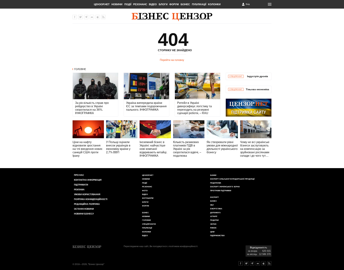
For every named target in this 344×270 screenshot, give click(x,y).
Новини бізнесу (84, 214)
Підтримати (81, 185)
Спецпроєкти (149, 224)
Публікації (199, 4)
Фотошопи (147, 198)
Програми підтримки (220, 191)
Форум (174, 4)
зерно (213, 224)
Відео (153, 4)
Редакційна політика (87, 204)
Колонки (214, 4)
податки (214, 220)
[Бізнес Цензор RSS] (103, 17)
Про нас (79, 175)
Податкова (215, 183)
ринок (213, 228)
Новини (116, 4)
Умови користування (87, 194)
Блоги (163, 4)
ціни (212, 232)
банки (213, 175)
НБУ (212, 205)
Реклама (79, 189)
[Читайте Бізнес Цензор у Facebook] (240, 263)
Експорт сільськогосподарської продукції (232, 179)
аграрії (213, 216)
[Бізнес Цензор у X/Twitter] (80, 17)
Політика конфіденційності (90, 199)
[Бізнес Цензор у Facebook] (75, 17)
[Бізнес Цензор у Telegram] (86, 17)
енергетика (216, 209)
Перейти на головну (172, 59)
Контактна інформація (88, 180)
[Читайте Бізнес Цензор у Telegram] (252, 263)
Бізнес (185, 4)
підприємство (217, 236)
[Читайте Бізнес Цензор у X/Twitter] (246, 263)
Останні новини (84, 209)
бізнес (213, 201)
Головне (80, 69)
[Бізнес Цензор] (172, 17)
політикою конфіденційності (183, 246)
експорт (214, 197)
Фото (145, 191)
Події (127, 4)
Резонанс (140, 4)
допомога (215, 213)
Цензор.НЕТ (102, 4)
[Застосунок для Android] (92, 17)
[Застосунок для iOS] (97, 17)
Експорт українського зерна (225, 187)
